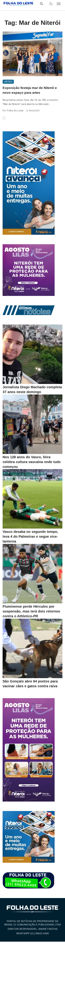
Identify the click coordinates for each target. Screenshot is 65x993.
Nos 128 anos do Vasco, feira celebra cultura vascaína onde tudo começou (32, 462)
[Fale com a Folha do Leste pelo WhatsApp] (29, 880)
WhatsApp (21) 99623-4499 (32, 933)
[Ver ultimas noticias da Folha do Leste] (29, 310)
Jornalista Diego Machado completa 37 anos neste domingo (32, 389)
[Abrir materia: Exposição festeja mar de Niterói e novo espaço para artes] (32, 54)
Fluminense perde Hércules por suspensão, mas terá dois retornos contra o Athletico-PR (31, 611)
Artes (8, 81)
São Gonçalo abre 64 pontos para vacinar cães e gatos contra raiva (30, 683)
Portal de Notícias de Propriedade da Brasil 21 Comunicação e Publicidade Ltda (32, 923)
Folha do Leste (15, 110)
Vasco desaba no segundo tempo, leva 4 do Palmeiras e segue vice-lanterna (30, 536)
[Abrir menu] (58, 4)
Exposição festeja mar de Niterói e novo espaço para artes (30, 90)
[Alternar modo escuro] (51, 4)
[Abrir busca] (41, 4)
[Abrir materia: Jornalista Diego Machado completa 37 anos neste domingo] (32, 354)
